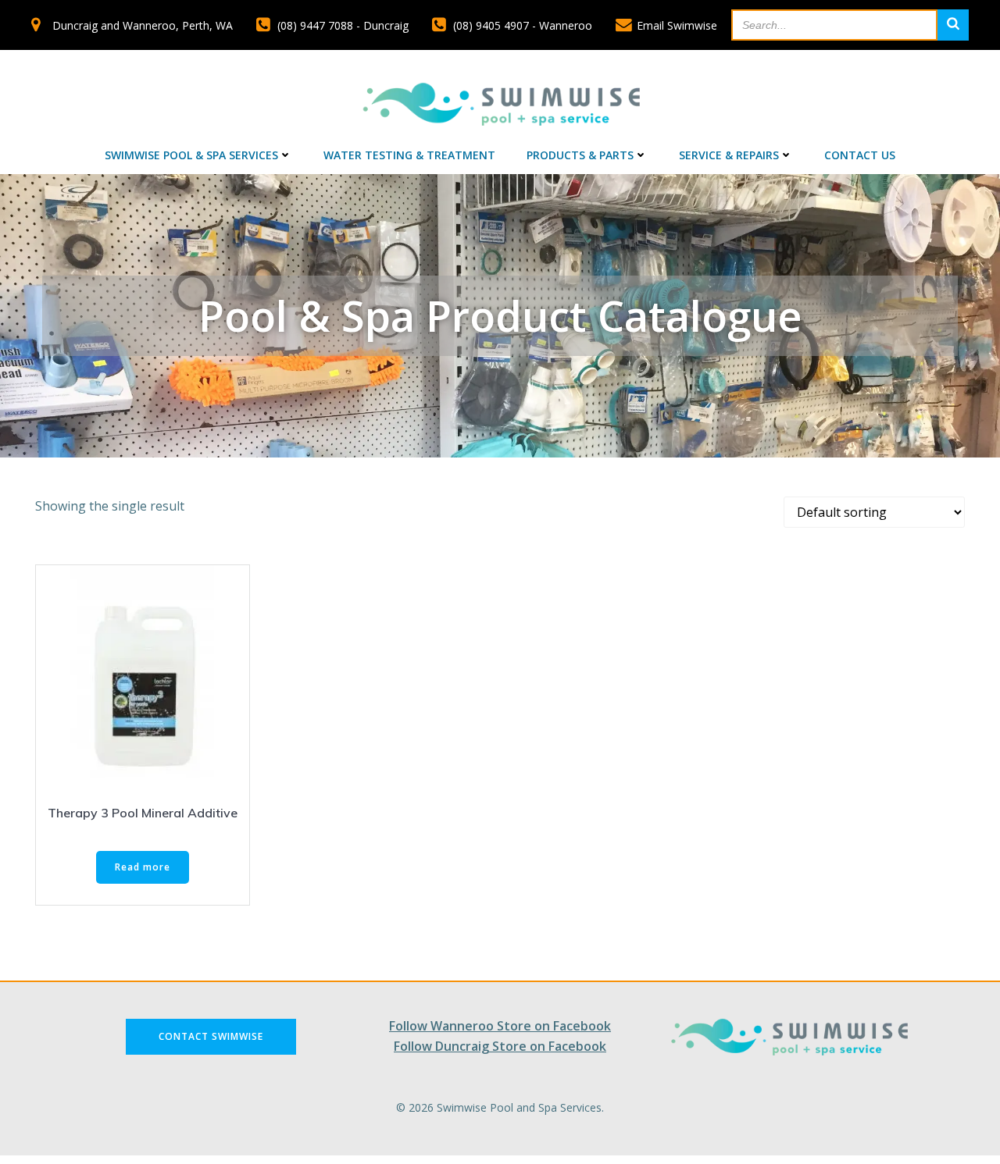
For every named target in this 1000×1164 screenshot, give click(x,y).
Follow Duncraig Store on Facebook (500, 1046)
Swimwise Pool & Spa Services (191, 155)
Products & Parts (580, 155)
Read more (142, 867)
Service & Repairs (729, 155)
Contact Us (859, 155)
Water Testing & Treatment (409, 155)
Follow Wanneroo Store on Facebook (500, 1025)
